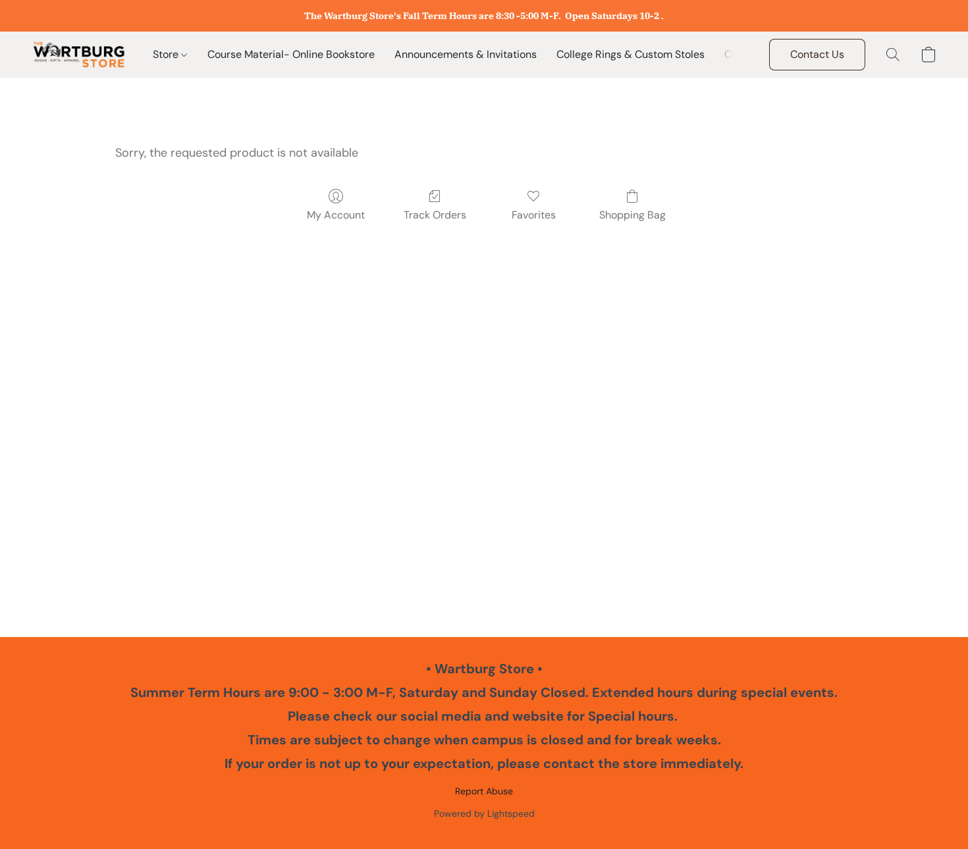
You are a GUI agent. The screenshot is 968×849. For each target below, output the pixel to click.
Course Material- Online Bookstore (291, 54)
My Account (336, 215)
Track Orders (435, 215)
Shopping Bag (632, 215)
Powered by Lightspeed (484, 813)
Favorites (534, 215)
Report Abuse (484, 791)
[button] (79, 54)
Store (167, 54)
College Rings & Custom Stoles (630, 54)
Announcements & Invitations (465, 54)
